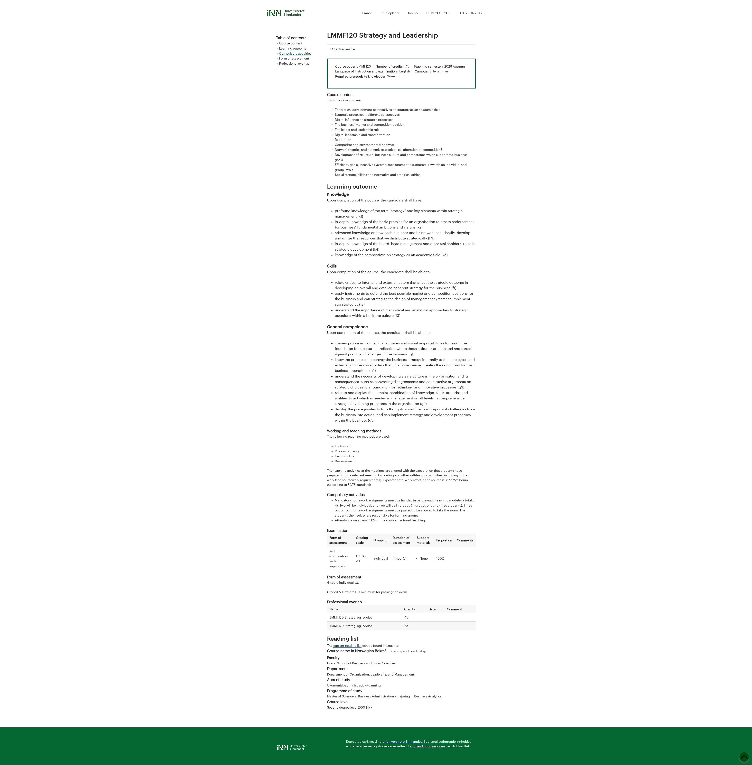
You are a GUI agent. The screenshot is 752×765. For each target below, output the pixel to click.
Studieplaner (390, 13)
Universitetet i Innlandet (404, 741)
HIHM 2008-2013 (438, 13)
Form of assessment (294, 58)
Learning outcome (292, 48)
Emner (367, 13)
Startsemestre (343, 49)
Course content (290, 43)
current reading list (347, 645)
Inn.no (413, 13)
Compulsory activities (295, 53)
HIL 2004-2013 (471, 13)
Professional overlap (294, 63)
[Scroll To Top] (744, 757)
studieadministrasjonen (427, 746)
